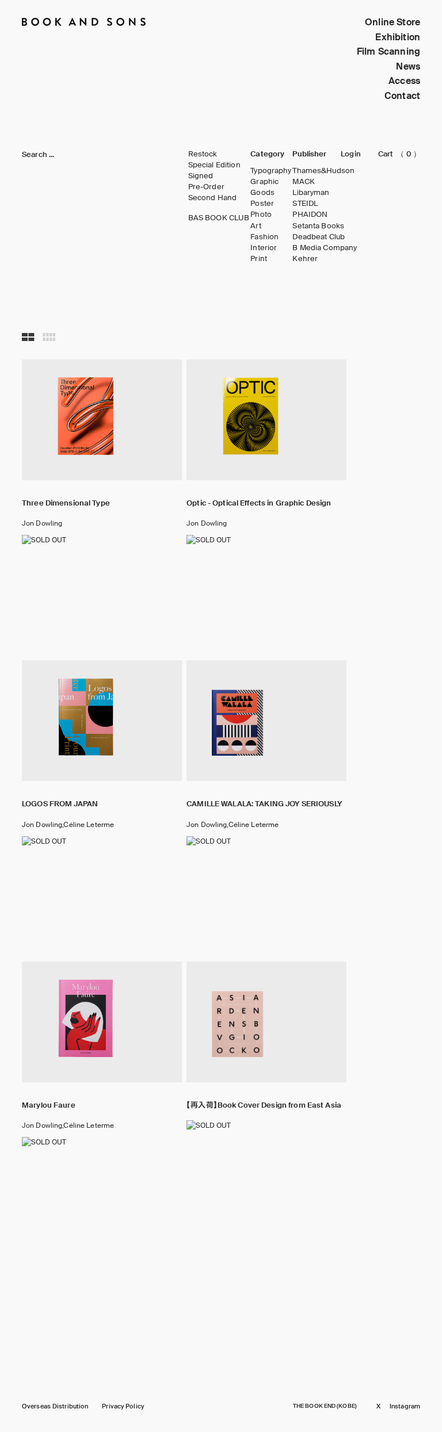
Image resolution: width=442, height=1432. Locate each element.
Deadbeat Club (318, 237)
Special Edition (214, 165)
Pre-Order (206, 187)
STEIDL (305, 203)
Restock (203, 154)
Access (404, 81)
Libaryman (310, 192)
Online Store (392, 22)
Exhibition (397, 37)
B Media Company (324, 247)
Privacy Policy (123, 1406)
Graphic (264, 181)
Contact (402, 96)
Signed (201, 176)
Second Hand (212, 197)
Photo (261, 214)
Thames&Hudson (323, 170)
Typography (270, 170)
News (408, 66)
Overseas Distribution (55, 1406)
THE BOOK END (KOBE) (325, 1406)
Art (255, 226)
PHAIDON (309, 214)
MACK (303, 181)
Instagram (405, 1406)
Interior (263, 247)
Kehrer (305, 258)
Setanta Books (318, 226)
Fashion (264, 237)
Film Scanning (388, 51)
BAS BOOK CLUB (219, 218)
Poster (262, 203)
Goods (262, 192)
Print (258, 258)
